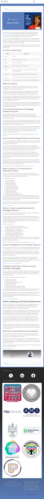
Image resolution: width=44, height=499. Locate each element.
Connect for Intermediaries (9, 33)
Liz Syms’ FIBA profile (7, 205)
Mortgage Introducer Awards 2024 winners (12, 263)
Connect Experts (9, 486)
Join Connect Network (30, 242)
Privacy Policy (22, 494)
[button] (34, 1)
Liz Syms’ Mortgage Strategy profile (10, 299)
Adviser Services (30, 166)
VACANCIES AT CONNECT (31, 494)
